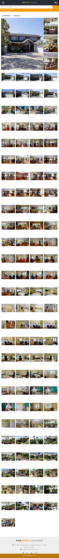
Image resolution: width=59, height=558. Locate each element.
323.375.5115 (30, 547)
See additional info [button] (29, 556)
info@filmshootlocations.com (30, 549)
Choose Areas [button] (6, 15)
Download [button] (16, 15)
